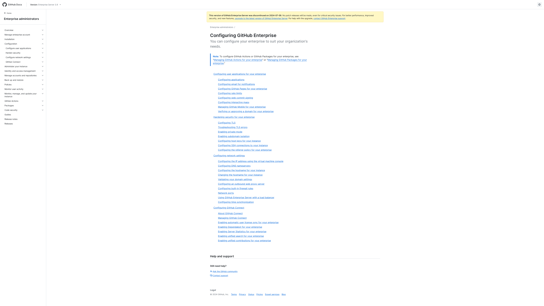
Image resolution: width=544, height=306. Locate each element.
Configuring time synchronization (236, 202)
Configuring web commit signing (235, 97)
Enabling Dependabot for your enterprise (240, 227)
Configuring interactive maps (233, 102)
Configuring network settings (229, 155)
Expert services (272, 294)
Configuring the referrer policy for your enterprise (245, 149)
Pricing (259, 294)
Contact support (220, 275)
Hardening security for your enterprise (234, 117)
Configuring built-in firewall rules (235, 188)
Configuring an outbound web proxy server (241, 183)
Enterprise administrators (21, 19)
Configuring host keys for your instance (239, 140)
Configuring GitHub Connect (228, 207)
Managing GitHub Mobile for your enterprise (242, 106)
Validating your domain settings (235, 179)
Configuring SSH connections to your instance (243, 145)
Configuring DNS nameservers (234, 165)
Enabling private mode (230, 131)
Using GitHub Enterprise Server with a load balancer (246, 197)
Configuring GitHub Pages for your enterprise (242, 88)
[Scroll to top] (538, 300)
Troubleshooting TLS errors (232, 127)
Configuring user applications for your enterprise (239, 74)
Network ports (226, 193)
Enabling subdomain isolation (233, 136)
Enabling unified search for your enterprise (241, 236)
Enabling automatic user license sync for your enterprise (248, 222)
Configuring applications (231, 79)
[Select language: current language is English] (539, 4)
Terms (234, 294)
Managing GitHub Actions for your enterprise (238, 59)
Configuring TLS (226, 122)
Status (251, 294)
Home (9, 13)
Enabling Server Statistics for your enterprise (242, 231)
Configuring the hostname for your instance (241, 170)
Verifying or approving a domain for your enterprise (246, 111)
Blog (284, 294)
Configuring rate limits (230, 93)
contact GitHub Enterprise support (329, 18)
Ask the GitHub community (225, 271)
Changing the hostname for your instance (240, 174)
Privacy (242, 294)
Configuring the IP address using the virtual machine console (250, 161)
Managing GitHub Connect (232, 217)
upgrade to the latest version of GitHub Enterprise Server (261, 18)
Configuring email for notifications (236, 84)
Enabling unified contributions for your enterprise (244, 240)
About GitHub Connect (230, 213)
